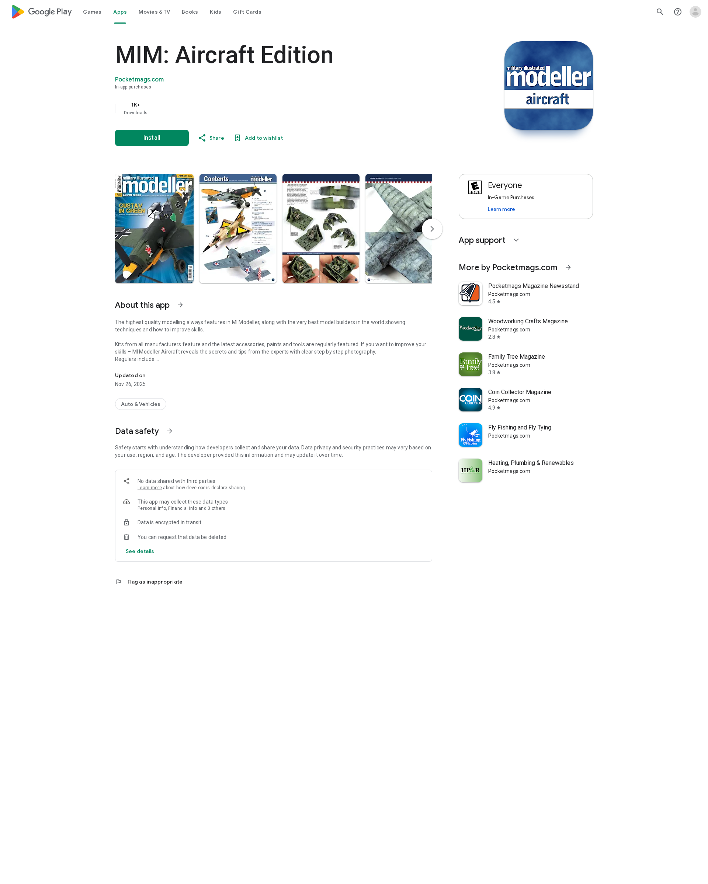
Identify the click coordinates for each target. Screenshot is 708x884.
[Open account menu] (695, 12)
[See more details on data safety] (140, 551)
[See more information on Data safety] (169, 431)
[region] (262, 108)
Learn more (150, 487)
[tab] (92, 12)
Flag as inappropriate (149, 581)
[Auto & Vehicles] (140, 404)
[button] (154, 228)
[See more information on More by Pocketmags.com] (568, 267)
